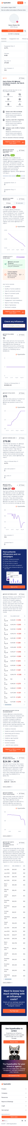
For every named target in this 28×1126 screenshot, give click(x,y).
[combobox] (15, 325)
